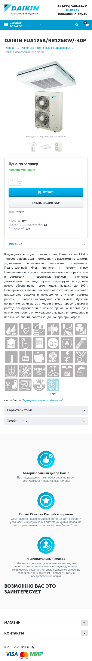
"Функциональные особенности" (42, 400)
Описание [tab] (14, 244)
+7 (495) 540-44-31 (73, 6)
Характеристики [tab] (19, 410)
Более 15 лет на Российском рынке (46, 514)
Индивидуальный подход (46, 558)
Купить (48, 192)
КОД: (11, 212)
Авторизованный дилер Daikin (46, 473)
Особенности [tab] (17, 421)
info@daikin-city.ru (72, 14)
